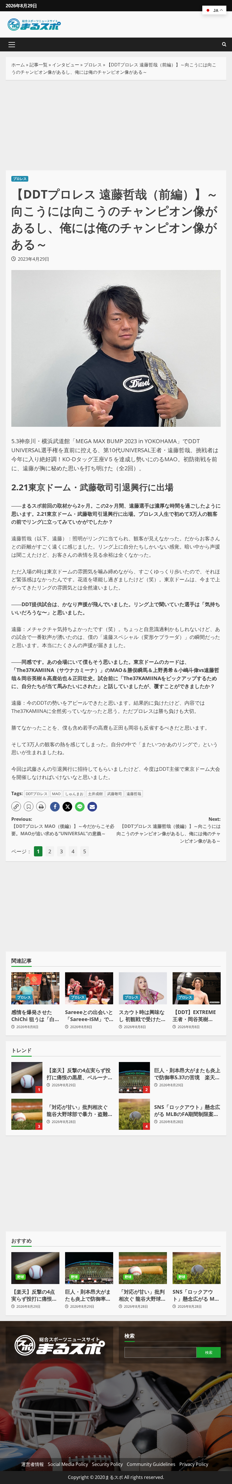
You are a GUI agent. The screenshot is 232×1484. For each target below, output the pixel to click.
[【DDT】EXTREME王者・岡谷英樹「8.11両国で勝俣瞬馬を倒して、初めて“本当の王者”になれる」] (197, 988)
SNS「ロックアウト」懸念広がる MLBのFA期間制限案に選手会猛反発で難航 (134, 1114)
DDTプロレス (37, 793)
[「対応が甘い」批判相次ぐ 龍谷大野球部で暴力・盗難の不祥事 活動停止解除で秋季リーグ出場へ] (143, 1268)
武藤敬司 (114, 793)
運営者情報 (32, 1464)
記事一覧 (38, 65)
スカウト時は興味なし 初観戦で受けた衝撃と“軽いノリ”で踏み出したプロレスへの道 (142, 1016)
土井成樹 (95, 793)
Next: (169, 830)
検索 (129, 1335)
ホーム (18, 65)
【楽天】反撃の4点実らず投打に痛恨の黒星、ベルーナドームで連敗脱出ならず (26, 1077)
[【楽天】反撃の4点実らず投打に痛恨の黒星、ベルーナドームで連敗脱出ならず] (35, 1268)
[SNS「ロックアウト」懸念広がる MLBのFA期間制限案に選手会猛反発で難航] (197, 1268)
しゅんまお (74, 793)
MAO (56, 793)
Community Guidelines (151, 1464)
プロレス (93, 65)
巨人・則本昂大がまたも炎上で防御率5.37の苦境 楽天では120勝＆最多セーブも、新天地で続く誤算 (134, 1077)
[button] (12, 45)
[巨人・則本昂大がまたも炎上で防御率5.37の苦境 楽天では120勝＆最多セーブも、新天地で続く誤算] (89, 1268)
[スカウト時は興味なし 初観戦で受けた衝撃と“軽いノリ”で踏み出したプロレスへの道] (143, 988)
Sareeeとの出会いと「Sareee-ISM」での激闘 (89, 1016)
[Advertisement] (116, 125)
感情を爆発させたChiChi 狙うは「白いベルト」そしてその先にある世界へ (34, 1016)
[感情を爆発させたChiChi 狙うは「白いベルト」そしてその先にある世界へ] (35, 988)
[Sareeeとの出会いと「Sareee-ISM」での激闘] (89, 988)
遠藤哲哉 (133, 793)
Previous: (62, 826)
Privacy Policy (193, 1464)
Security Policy (107, 1464)
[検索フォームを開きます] (224, 44)
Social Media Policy (68, 1464)
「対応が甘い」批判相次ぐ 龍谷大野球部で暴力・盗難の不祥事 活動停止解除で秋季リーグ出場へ (26, 1114)
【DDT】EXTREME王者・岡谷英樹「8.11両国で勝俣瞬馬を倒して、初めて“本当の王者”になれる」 (195, 1016)
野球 (20, 1276)
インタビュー (65, 65)
